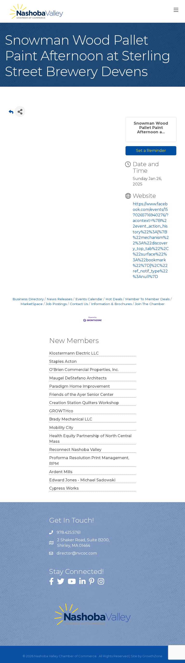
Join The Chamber (150, 304)
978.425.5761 (69, 532)
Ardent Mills (61, 472)
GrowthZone (152, 656)
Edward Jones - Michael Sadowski (82, 480)
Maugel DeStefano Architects (78, 378)
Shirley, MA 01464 (83, 543)
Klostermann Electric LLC (74, 353)
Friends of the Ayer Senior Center (81, 394)
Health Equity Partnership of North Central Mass (90, 439)
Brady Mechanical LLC (70, 419)
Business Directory (28, 299)
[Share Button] (19, 111)
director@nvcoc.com (77, 553)
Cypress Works (64, 488)
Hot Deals (114, 299)
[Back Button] (11, 113)
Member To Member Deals (147, 299)
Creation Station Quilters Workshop (84, 402)
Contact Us (79, 304)
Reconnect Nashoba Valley (75, 449)
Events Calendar (88, 299)
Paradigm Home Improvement (79, 386)
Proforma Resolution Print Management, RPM (89, 461)
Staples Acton (63, 361)
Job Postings (56, 304)
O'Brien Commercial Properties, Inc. (84, 369)
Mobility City (61, 427)
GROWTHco (61, 411)
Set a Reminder (151, 150)
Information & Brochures (111, 304)
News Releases (59, 299)
